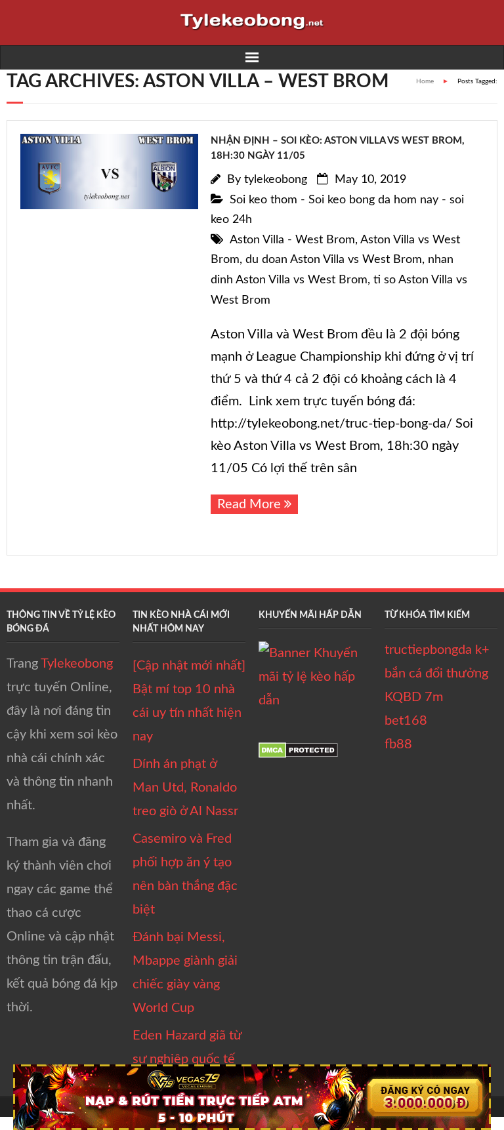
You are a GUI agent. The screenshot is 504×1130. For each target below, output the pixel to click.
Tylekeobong (77, 663)
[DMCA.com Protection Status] (298, 754)
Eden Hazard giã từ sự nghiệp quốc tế (187, 1047)
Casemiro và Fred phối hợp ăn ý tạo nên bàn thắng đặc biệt (185, 874)
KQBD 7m (414, 697)
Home (425, 81)
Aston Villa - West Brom (292, 240)
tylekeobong (275, 180)
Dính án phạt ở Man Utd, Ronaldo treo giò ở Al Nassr (185, 787)
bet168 (406, 720)
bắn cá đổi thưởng (436, 673)
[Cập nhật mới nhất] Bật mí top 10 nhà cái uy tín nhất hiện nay (189, 701)
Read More (249, 504)
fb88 (398, 744)
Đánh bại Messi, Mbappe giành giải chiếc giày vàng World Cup (185, 973)
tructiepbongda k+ (437, 649)
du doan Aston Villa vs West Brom (333, 260)
